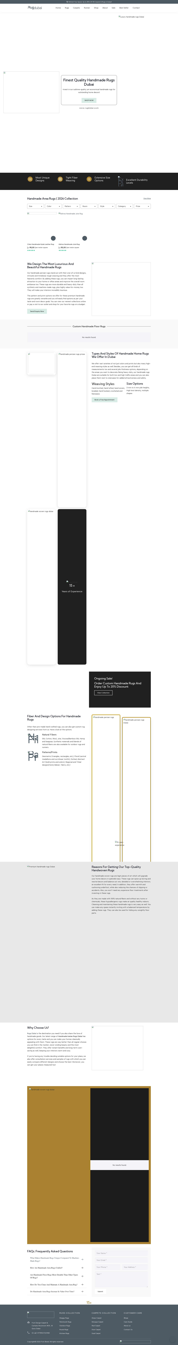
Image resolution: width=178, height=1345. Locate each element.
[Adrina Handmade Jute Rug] (73, 226)
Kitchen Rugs (64, 1333)
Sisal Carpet (96, 1333)
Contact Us (128, 1330)
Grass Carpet (97, 1318)
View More (147, 198)
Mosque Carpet (97, 1322)
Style (102, 206)
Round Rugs (63, 1330)
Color (49, 206)
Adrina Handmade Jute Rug (69, 244)
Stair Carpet (96, 1330)
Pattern (68, 206)
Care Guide (128, 1322)
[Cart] (148, 8)
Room (85, 206)
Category (122, 206)
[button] (70, 8)
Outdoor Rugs (64, 1326)
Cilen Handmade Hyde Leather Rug (40, 244)
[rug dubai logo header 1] (34, 8)
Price (138, 206)
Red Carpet (96, 1326)
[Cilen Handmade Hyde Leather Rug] (42, 226)
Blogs (126, 1318)
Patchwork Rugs (65, 1322)
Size (30, 206)
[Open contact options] (172, 1339)
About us (127, 1326)
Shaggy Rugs (64, 1318)
